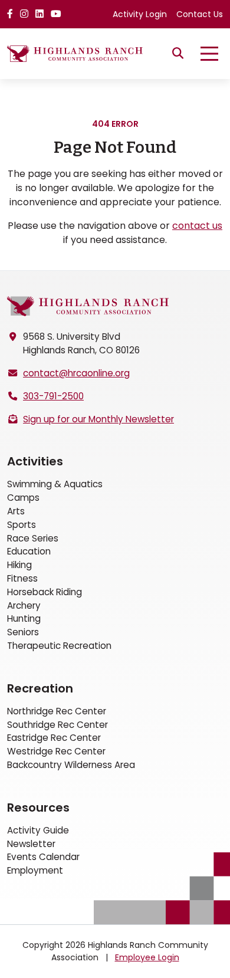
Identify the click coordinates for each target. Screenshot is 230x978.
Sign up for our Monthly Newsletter (98, 419)
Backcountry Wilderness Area (71, 765)
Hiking (19, 565)
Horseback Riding (44, 592)
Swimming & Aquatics (55, 484)
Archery (24, 605)
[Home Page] (88, 306)
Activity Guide (38, 830)
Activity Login (140, 14)
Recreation (40, 688)
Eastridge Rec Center (54, 737)
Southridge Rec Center (57, 724)
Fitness (22, 578)
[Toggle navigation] (209, 53)
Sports (21, 524)
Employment (35, 870)
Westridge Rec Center (56, 751)
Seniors (23, 632)
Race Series (32, 538)
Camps (23, 497)
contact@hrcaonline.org (76, 373)
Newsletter (31, 844)
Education (29, 551)
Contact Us (199, 14)
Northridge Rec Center (56, 711)
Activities (35, 461)
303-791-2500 (53, 396)
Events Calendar (43, 857)
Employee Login (147, 957)
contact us (197, 225)
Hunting (24, 618)
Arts (16, 511)
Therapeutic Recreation (59, 645)
